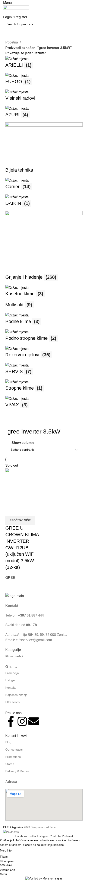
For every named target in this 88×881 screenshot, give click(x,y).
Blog (8, 742)
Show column (23, 443)
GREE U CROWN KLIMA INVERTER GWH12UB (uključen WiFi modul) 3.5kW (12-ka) (22, 547)
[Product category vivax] (44, 234)
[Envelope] (33, 721)
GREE (10, 577)
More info (6, 850)
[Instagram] (22, 721)
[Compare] (10, 510)
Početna (12, 42)
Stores (9, 764)
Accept (20, 850)
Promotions (13, 756)
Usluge (10, 680)
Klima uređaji (14, 656)
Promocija (12, 673)
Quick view (22, 510)
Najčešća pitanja (16, 694)
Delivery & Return (17, 771)
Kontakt (10, 687)
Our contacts (14, 749)
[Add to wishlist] (33, 510)
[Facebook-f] (10, 721)
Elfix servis (12, 702)
